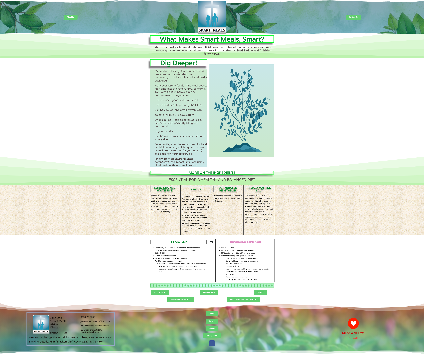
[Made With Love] (353, 323)
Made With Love (353, 333)
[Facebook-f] (212, 343)
